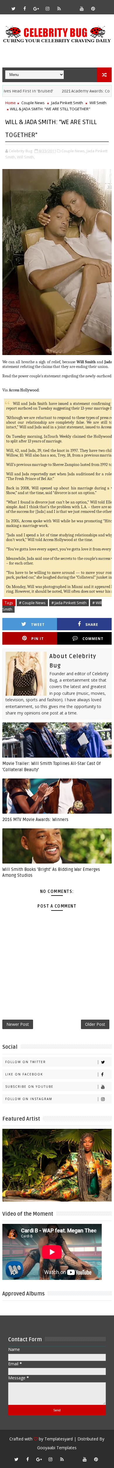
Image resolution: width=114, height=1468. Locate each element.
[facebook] (24, 8)
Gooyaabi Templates (57, 1447)
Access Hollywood (24, 390)
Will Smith (97, 102)
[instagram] (47, 8)
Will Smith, (26, 157)
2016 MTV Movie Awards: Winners (35, 819)
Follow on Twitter (25, 1062)
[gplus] (36, 8)
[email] (70, 5)
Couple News (33, 102)
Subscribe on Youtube (29, 1086)
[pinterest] (93, 8)
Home (10, 102)
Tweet (38, 624)
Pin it (37, 638)
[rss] (59, 8)
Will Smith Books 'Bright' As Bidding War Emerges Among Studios (51, 872)
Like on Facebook (24, 1074)
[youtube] (81, 8)
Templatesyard (58, 1439)
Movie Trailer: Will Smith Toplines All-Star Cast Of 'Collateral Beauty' (51, 766)
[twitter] (13, 8)
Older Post (95, 1024)
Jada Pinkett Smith (67, 102)
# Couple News (32, 602)
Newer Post (17, 1024)
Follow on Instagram (28, 1099)
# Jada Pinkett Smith (69, 602)
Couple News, (73, 150)
